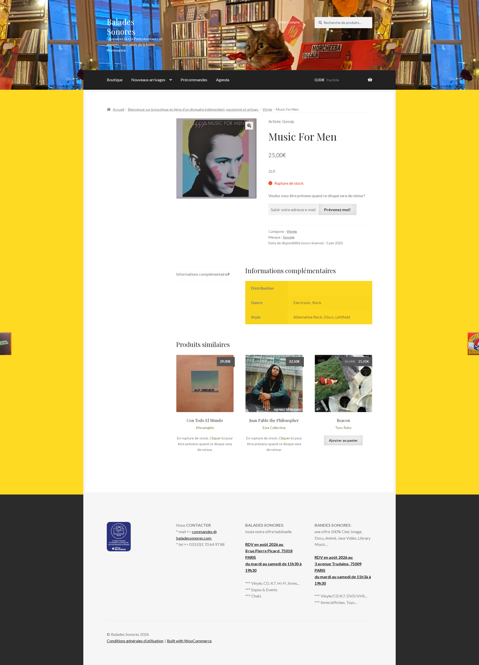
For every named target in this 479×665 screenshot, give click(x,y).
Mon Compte (289, 22)
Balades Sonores (121, 26)
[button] (249, 126)
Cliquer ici (217, 438)
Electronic (302, 302)
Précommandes (194, 79)
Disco (329, 317)
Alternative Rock (307, 317)
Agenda (222, 79)
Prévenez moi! (337, 209)
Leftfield (342, 317)
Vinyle (267, 109)
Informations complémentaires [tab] (202, 274)
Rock (316, 302)
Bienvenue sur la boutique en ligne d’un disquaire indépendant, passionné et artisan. (193, 109)
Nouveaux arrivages (148, 79)
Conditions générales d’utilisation (135, 640)
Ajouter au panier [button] (343, 440)
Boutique (114, 79)
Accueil (118, 109)
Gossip (288, 237)
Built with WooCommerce (189, 640)
